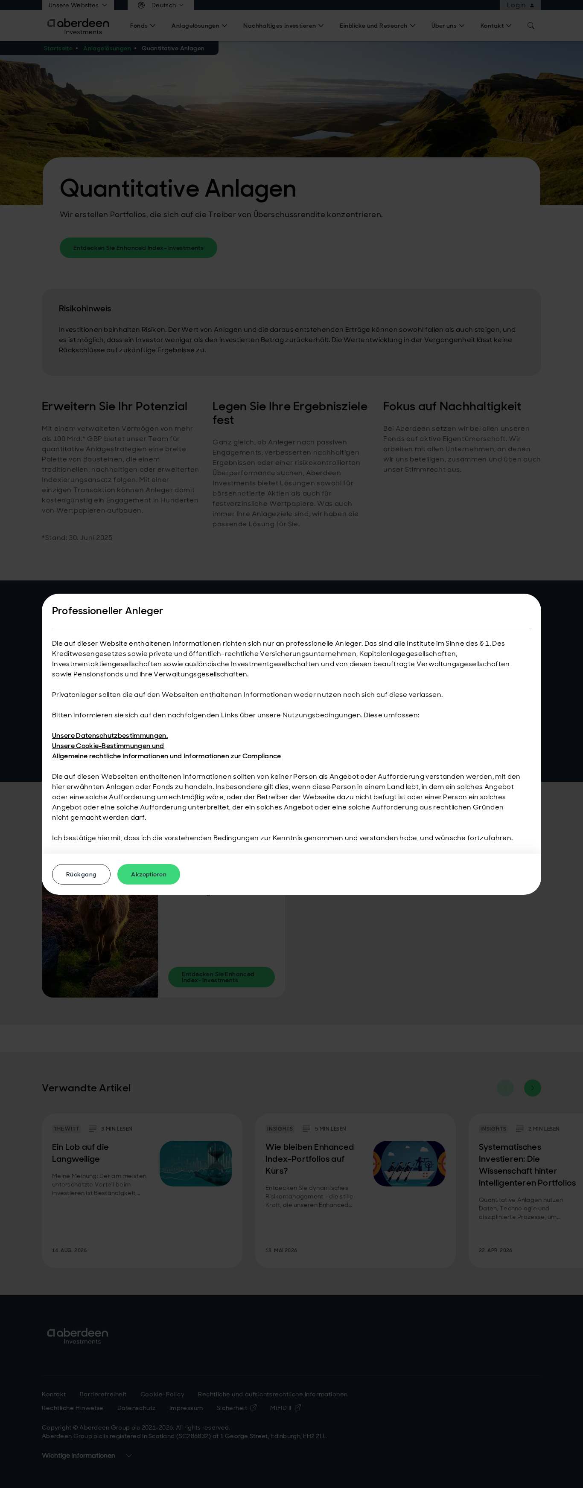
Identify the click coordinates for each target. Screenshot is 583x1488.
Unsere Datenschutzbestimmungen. (110, 735)
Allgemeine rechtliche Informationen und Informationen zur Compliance (166, 755)
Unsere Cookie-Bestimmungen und (108, 745)
